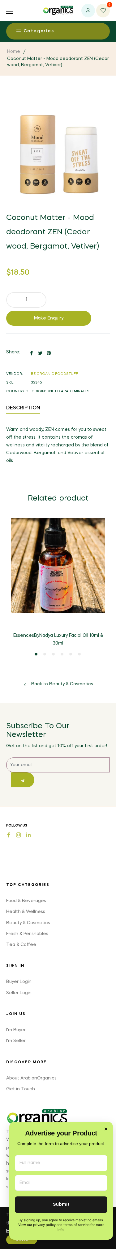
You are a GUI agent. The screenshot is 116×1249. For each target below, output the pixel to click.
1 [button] (36, 654)
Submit (61, 1204)
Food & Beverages (26, 901)
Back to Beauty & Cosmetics (61, 684)
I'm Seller (16, 1041)
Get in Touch (20, 1089)
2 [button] (44, 654)
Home (13, 51)
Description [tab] (23, 408)
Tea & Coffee (21, 945)
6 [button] (79, 654)
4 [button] (62, 654)
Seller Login (19, 993)
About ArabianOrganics (31, 1078)
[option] (58, 587)
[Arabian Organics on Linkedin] (28, 834)
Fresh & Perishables (27, 934)
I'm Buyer (16, 1030)
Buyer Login (19, 982)
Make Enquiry (49, 318)
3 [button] (53, 654)
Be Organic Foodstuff (54, 374)
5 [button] (70, 654)
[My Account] (88, 10)
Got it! (21, 1240)
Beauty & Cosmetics (28, 923)
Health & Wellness (25, 912)
